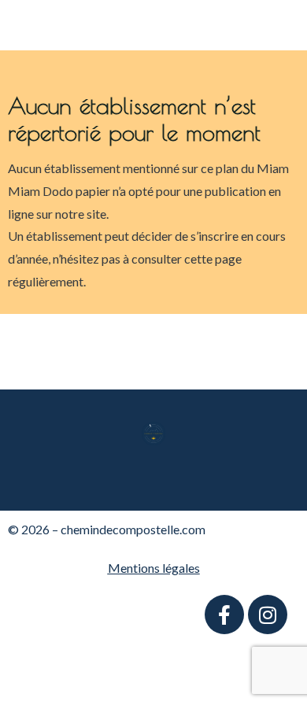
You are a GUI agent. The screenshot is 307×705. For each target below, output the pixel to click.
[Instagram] (267, 614)
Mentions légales (154, 567)
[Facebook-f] (224, 614)
